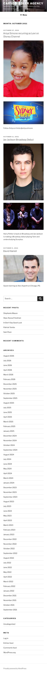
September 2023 (10, 497)
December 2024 (10, 436)
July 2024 (7, 459)
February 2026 (9, 379)
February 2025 (9, 426)
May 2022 (7, 572)
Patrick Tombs (9, 327)
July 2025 (7, 408)
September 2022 (10, 553)
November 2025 (10, 389)
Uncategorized (9, 624)
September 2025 (10, 398)
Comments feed (10, 648)
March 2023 (8, 525)
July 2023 (7, 506)
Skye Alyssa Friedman (12, 318)
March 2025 (8, 422)
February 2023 (9, 530)
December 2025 (10, 384)
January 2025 (8, 431)
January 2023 (8, 535)
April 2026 (7, 370)
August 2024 (8, 455)
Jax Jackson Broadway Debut (18, 139)
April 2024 (7, 473)
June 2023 (7, 511)
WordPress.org (9, 652)
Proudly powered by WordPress (14, 668)
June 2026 (7, 365)
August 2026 (8, 356)
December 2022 (10, 539)
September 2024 (10, 450)
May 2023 (7, 516)
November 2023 (10, 492)
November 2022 (10, 544)
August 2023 (8, 502)
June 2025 (7, 412)
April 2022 (7, 577)
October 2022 (9, 549)
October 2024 (9, 445)
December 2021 (9, 596)
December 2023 (10, 488)
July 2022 (7, 563)
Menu (25, 15)
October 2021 (8, 605)
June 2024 (7, 464)
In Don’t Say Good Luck (12, 323)
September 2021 (10, 610)
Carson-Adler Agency (23, 3)
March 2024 (8, 478)
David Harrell (10, 251)
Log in (5, 638)
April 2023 (7, 520)
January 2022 (8, 591)
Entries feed (8, 643)
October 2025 (9, 393)
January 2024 (8, 483)
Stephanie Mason (10, 313)
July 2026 (7, 361)
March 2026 (8, 375)
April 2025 (7, 417)
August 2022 (8, 558)
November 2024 (10, 440)
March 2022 (8, 582)
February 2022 (9, 586)
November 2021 (9, 600)
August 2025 (8, 403)
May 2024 (7, 469)
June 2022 (7, 567)
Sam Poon (7, 332)
